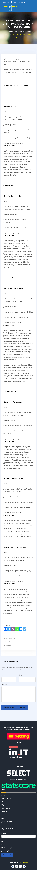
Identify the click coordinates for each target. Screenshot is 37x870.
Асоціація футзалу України (14, 2)
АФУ (2, 801)
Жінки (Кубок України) (8, 825)
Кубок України (5, 808)
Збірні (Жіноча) (6, 798)
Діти (2, 818)
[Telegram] (9, 629)
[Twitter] (24, 629)
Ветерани (4, 815)
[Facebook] (5, 629)
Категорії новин (6, 845)
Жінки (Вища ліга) (7, 821)
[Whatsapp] (17, 629)
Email (21, 675)
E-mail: (3, 833)
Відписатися (8, 842)
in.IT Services (24, 862)
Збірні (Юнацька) (6, 805)
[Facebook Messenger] (20, 629)
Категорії (6, 851)
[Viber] (13, 629)
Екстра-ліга (7, 645)
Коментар (5, 684)
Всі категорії (8, 848)
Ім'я (3, 675)
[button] (35, 2)
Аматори (4, 811)
